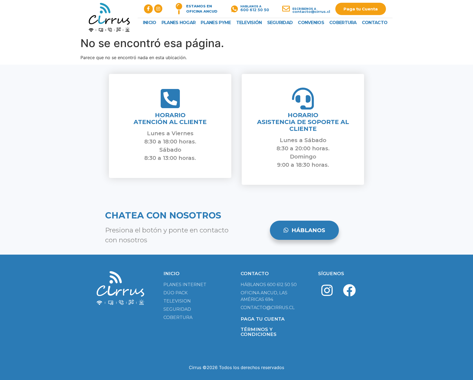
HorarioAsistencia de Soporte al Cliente (303, 122)
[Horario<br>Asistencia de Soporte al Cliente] (303, 99)
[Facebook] (349, 290)
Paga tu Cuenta (361, 8)
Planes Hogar (178, 22)
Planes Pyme (216, 22)
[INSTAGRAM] (158, 8)
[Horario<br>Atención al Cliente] (170, 99)
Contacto (374, 22)
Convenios (311, 22)
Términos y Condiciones (258, 332)
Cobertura (343, 22)
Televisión (249, 22)
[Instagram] (327, 290)
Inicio (149, 22)
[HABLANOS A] (234, 8)
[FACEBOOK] (148, 8)
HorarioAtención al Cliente (170, 118)
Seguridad (280, 22)
